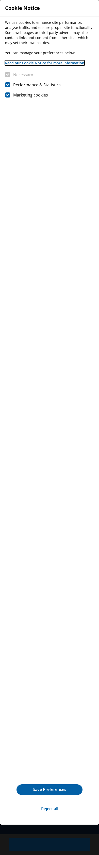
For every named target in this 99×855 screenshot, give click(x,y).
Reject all (49, 808)
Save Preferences (49, 789)
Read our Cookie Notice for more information (44, 63)
